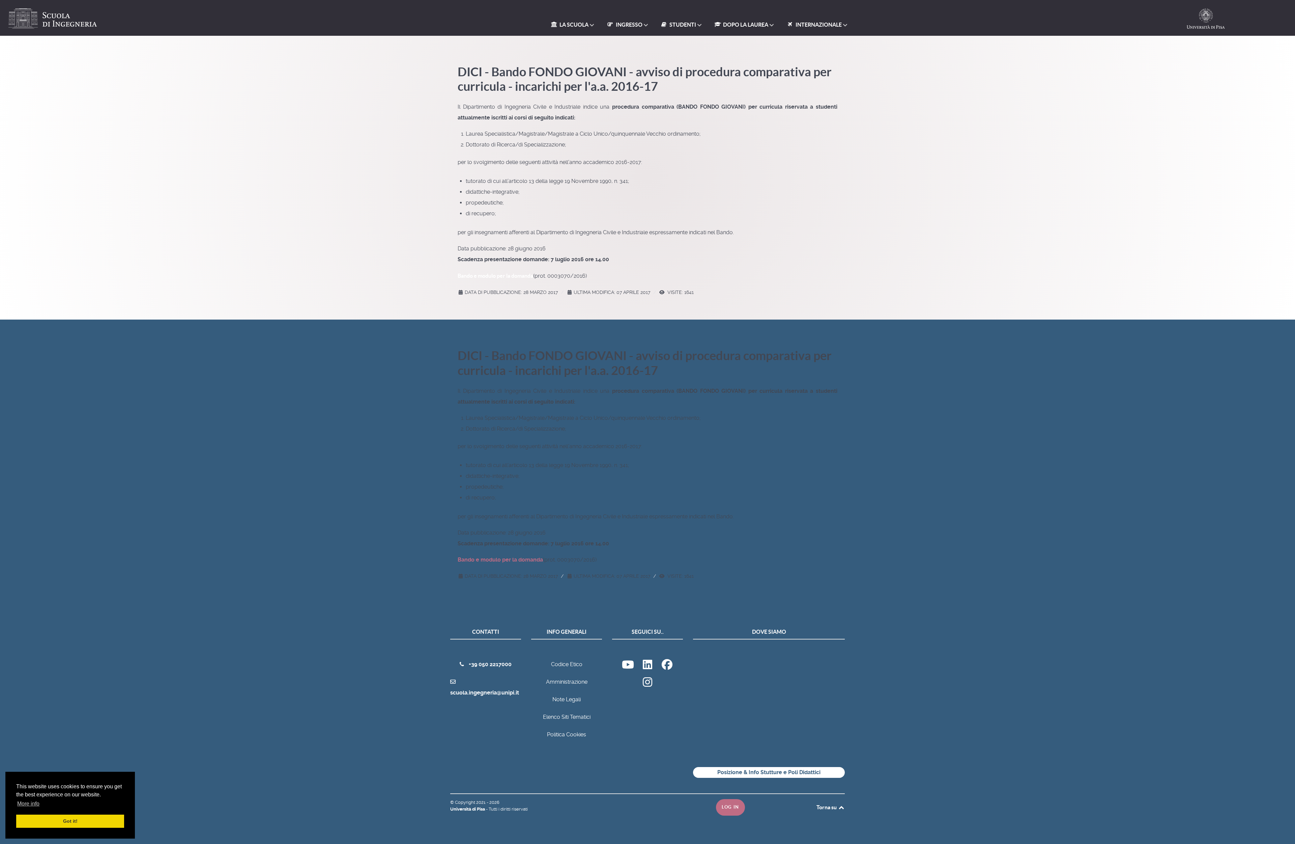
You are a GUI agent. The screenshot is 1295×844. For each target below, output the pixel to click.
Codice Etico (566, 664)
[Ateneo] (648, 666)
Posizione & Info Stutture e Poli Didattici (769, 772)
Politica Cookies (566, 734)
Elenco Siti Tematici (567, 717)
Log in (730, 807)
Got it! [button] (70, 821)
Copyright (465, 802)
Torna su (827, 807)
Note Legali (566, 699)
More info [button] (28, 804)
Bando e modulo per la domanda (495, 276)
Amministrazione (566, 682)
